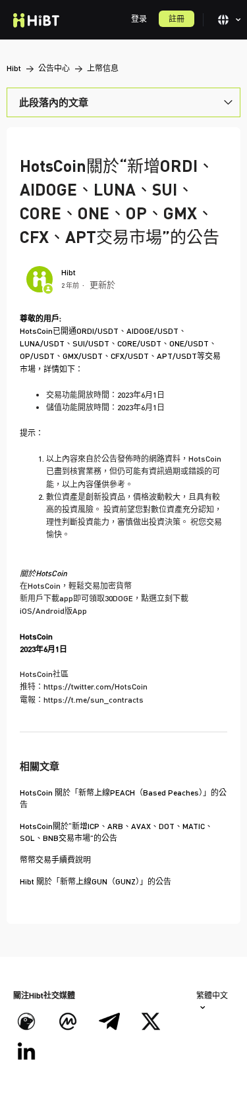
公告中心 (54, 68)
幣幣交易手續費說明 (55, 860)
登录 (139, 19)
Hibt (14, 68)
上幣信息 (103, 68)
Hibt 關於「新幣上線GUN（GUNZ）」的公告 (95, 881)
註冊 (176, 19)
